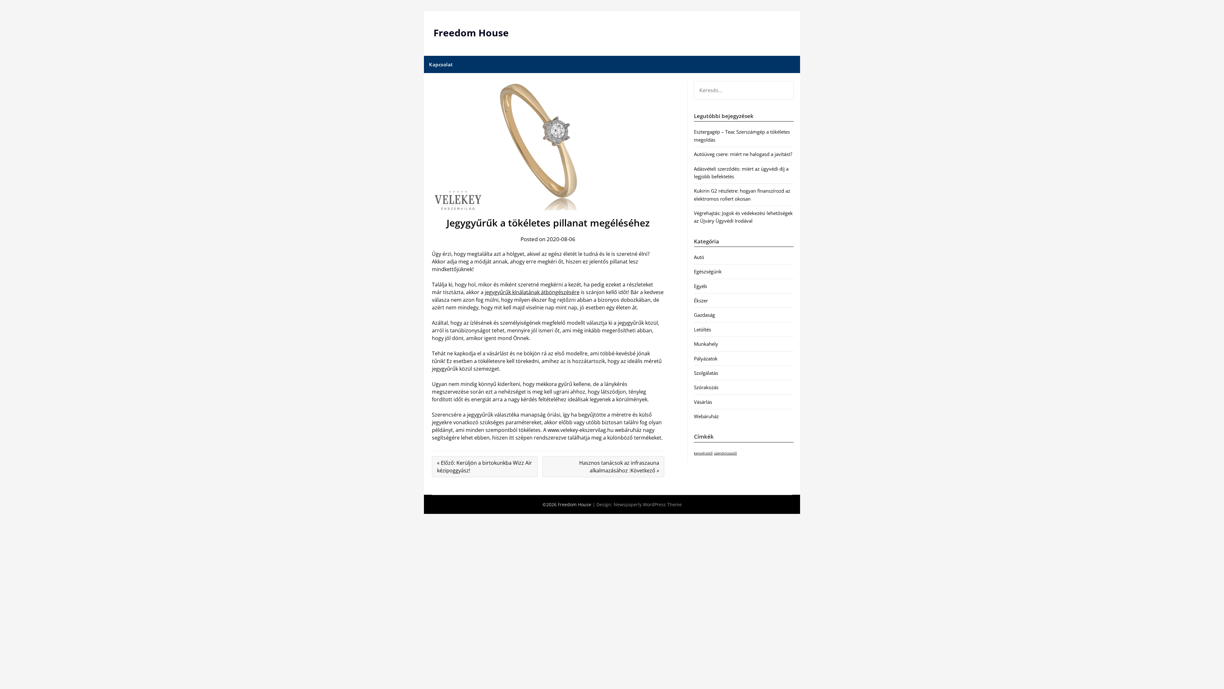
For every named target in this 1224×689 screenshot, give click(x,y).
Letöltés (702, 329)
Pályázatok (706, 358)
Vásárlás (703, 402)
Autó (699, 257)
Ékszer (701, 300)
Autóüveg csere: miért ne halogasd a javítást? (743, 154)
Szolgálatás (706, 373)
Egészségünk (708, 271)
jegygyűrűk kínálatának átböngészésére (532, 292)
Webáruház (706, 416)
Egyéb (700, 286)
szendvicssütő (725, 453)
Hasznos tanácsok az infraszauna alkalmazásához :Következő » (619, 466)
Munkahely (706, 344)
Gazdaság (704, 315)
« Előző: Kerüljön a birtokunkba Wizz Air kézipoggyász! (484, 466)
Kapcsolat (441, 64)
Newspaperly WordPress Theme (648, 504)
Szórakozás (706, 387)
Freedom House (471, 32)
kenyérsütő (703, 453)
